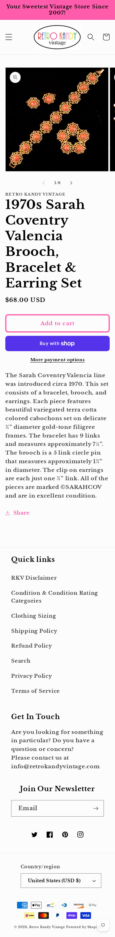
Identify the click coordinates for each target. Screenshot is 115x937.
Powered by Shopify (83, 927)
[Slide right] (71, 183)
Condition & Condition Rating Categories (54, 597)
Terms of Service (35, 691)
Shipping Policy (34, 631)
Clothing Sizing (33, 616)
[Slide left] (44, 183)
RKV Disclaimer (34, 578)
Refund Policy (31, 646)
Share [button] (21, 513)
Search (21, 661)
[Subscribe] (96, 808)
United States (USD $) (54, 880)
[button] (8, 37)
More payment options (57, 359)
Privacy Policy (31, 676)
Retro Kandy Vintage (47, 927)
